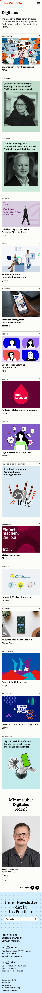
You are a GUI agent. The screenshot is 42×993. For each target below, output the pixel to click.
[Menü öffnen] (38, 3)
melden (15, 940)
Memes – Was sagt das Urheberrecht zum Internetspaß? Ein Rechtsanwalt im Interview (21, 146)
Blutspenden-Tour (11, 555)
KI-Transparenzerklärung (11, 988)
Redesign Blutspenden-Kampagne (19, 410)
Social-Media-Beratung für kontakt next (13, 366)
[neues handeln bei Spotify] (37, 888)
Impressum (6, 983)
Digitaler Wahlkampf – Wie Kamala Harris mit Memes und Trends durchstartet (17, 744)
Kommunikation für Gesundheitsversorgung (14, 276)
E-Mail (6, 881)
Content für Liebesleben (14, 682)
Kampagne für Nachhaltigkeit (17, 639)
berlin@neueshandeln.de (12, 956)
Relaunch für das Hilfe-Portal (17, 597)
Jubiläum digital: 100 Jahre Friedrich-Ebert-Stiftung (16, 231)
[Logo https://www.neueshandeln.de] (12, 3)
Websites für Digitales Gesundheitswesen (13, 321)
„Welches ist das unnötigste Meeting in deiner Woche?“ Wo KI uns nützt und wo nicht (18, 86)
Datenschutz (6, 985)
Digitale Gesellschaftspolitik (16, 452)
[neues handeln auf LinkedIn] (32, 888)
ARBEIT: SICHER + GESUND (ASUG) (20, 724)
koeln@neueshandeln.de (12, 971)
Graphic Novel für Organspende (18, 67)
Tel (5, 876)
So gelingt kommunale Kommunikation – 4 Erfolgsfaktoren (15, 472)
